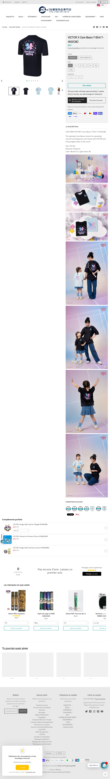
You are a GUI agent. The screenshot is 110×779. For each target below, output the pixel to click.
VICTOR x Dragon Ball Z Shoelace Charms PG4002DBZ (31, 548)
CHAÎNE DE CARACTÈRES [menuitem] (72, 17)
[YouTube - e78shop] (107, 27)
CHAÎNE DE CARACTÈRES (67, 717)
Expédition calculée (74, 502)
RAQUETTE (67, 705)
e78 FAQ (42, 734)
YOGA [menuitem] (102, 17)
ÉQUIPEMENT (67, 720)
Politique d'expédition (41, 739)
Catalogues (42, 717)
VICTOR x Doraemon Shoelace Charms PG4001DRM (30, 536)
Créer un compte (91, 2)
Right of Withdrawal (42, 715)
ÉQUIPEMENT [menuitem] (90, 17)
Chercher (42, 710)
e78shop (58, 770)
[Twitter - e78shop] (94, 27)
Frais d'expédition (74, 48)
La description (72, 127)
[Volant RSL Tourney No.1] (75, 601)
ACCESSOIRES (67, 725)
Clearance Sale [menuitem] (62, 21)
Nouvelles (41, 712)
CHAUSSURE (67, 712)
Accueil (4, 27)
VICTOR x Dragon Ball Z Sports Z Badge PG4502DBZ (30, 524)
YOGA (68, 722)
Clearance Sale (68, 727)
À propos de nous (42, 705)
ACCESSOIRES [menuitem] (46, 21)
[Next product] (105, 610)
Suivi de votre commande (41, 708)
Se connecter (80, 2)
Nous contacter (100, 699)
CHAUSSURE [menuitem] (45, 17)
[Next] (62, 80)
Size (69, 62)
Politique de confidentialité (42, 744)
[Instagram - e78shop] (100, 27)
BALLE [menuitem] (21, 17)
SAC (67, 715)
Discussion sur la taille (42, 725)
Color (70, 54)
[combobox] (21, 530)
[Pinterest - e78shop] (104, 27)
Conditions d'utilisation (42, 737)
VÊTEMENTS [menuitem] (32, 17)
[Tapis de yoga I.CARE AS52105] (46, 601)
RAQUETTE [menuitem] (10, 17)
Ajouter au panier (16, 628)
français (17, 2)
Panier (104, 2)
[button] (55, 528)
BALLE (67, 708)
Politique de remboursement (42, 742)
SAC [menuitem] (56, 17)
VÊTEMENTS (67, 710)
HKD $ (24, 2)
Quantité (71, 74)
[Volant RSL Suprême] (16, 601)
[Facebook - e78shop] (97, 27)
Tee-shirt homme (14, 27)
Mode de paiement (42, 732)
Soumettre (23, 711)
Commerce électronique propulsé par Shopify (55, 772)
